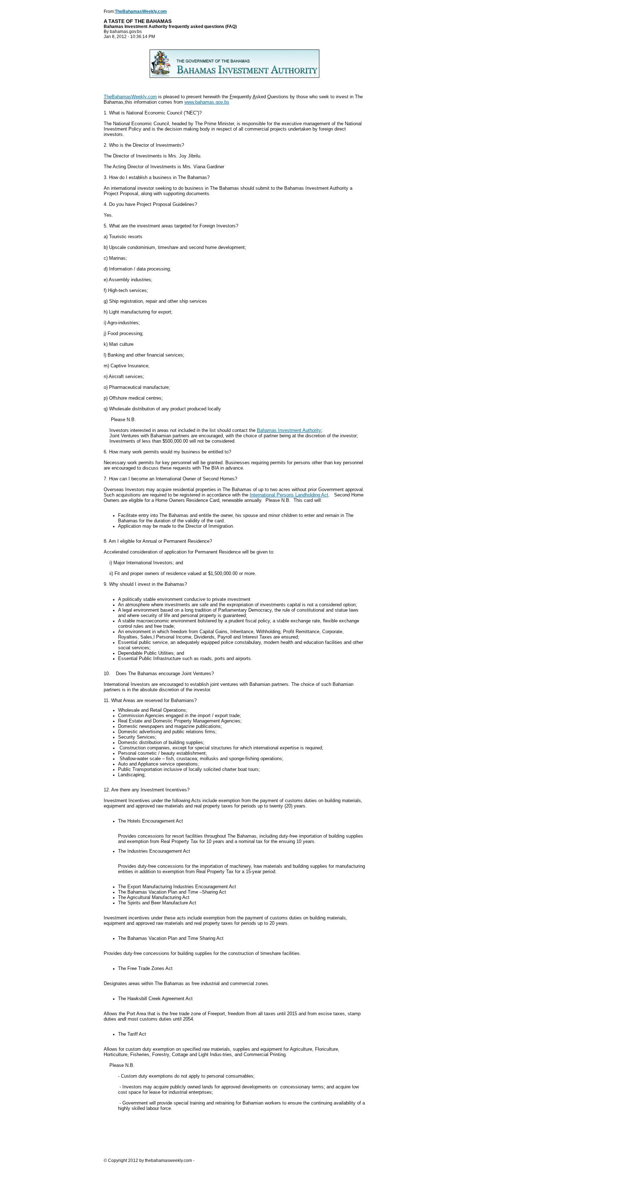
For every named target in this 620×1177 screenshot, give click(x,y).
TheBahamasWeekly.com (130, 96)
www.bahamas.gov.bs (206, 102)
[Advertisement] (234, 1137)
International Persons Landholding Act (289, 495)
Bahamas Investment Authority (289, 430)
